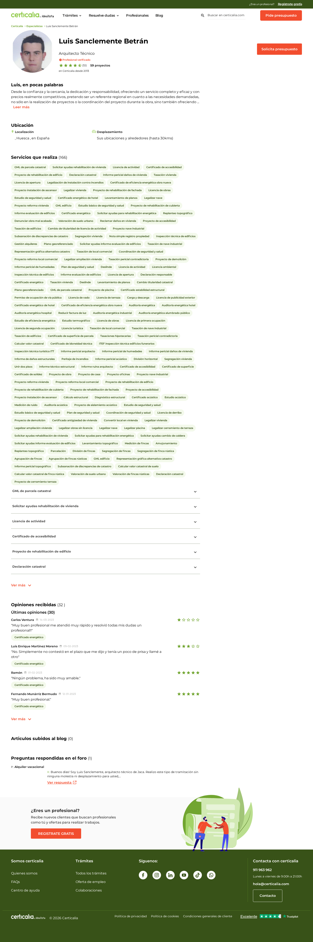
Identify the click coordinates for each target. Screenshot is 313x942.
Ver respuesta (59, 782)
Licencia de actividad (28, 521)
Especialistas (34, 26)
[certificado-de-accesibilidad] (195, 537)
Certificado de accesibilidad (34, 536)
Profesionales (137, 15)
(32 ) (61, 605)
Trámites (70, 15)
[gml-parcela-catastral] (195, 492)
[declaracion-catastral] (195, 567)
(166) (63, 157)
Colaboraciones (89, 890)
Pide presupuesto (281, 15)
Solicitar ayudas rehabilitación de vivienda (45, 506)
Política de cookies (165, 916)
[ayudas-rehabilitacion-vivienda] (195, 507)
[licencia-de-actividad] (195, 522)
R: (48, 772)
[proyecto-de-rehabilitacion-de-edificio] (195, 552)
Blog (159, 15)
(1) (90, 758)
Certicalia (17, 26)
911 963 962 (262, 870)
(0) (70, 738)
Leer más (21, 107)
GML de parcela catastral (31, 491)
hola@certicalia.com (271, 884)
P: (12, 767)
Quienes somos (24, 873)
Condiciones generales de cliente (207, 916)
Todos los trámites (91, 873)
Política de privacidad (131, 916)
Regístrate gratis (290, 4)
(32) (84, 65)
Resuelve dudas (102, 15)
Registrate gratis (56, 834)
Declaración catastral (29, 566)
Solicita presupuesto (279, 49)
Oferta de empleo (91, 882)
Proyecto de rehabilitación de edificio (41, 551)
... (198, 102)
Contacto (268, 896)
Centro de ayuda (25, 890)
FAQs (15, 882)
